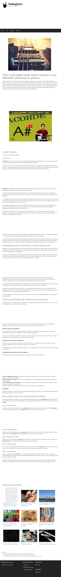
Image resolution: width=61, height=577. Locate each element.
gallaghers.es (38, 572)
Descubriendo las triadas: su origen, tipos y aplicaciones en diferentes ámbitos (46, 524)
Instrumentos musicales (21, 553)
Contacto (12, 30)
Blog (7, 30)
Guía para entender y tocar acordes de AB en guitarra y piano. (28, 543)
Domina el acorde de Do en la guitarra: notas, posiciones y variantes (47, 543)
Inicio (2, 30)
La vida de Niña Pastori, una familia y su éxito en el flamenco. (46, 504)
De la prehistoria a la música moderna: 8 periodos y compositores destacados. (29, 524)
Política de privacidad (28, 567)
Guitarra (14, 553)
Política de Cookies (28, 569)
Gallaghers (15, 4)
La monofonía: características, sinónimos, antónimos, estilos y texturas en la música (10, 524)
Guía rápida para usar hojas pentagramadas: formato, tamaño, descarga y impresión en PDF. (10, 504)
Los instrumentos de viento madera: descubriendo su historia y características (28, 504)
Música (27, 553)
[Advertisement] (30, 19)
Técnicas (31, 553)
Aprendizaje (10, 553)
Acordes (5, 553)
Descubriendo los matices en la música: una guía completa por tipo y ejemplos (19, 554)
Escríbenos (37, 564)
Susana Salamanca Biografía (7, 564)
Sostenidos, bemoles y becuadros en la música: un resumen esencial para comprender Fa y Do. (23, 556)
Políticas (18, 30)
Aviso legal (26, 565)
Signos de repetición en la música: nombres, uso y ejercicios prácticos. (10, 543)
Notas (5, 552)
